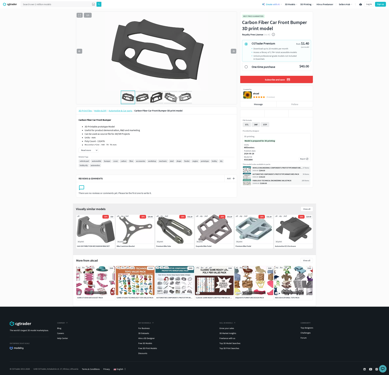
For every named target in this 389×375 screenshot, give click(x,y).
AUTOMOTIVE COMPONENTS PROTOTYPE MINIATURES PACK (179, 297)
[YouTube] (371, 369)
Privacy (106, 369)
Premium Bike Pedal (243, 246)
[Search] (98, 4)
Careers (60, 333)
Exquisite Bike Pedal (203, 246)
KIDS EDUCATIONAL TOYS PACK (287, 297)
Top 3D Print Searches (229, 348)
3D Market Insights (227, 333)
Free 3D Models (145, 343)
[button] (93, 4)
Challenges (306, 332)
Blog (59, 328)
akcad (256, 93)
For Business (144, 328)
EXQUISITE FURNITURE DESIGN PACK (249, 297)
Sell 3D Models (226, 323)
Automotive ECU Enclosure (285, 246)
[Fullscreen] (80, 15)
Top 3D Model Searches (229, 343)
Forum (304, 337)
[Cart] (360, 4)
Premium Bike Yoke (163, 246)
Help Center (62, 338)
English (118, 369)
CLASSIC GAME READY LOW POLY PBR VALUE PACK (215, 297)
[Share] (301, 113)
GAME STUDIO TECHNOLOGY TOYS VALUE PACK (135, 297)
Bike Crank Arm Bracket (126, 246)
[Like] (252, 113)
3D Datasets (143, 333)
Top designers (307, 327)
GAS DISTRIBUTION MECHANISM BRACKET (93, 246)
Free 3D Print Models (147, 348)
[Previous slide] (79, 51)
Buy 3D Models (144, 323)
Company (61, 323)
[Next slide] (233, 51)
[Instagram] (377, 369)
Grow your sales (226, 328)
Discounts (142, 353)
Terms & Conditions (91, 369)
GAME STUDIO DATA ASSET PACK (90, 297)
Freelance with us (227, 338)
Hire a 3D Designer (146, 338)
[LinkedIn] (365, 369)
